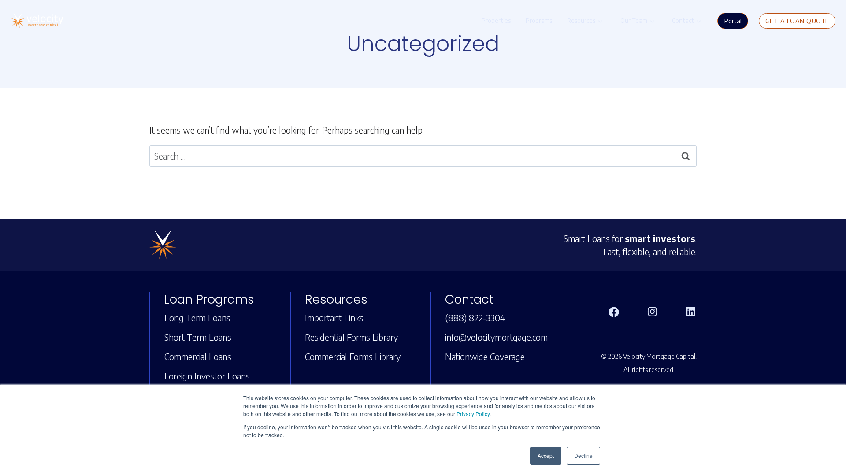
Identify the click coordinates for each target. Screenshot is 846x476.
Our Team (633, 20)
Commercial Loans (197, 356)
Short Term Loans (197, 336)
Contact (683, 20)
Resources (581, 20)
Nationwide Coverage (485, 356)
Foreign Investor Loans (207, 375)
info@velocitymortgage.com (496, 336)
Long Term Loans (197, 317)
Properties (496, 20)
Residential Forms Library (351, 336)
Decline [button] (583, 455)
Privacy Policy (473, 413)
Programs (539, 20)
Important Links (334, 317)
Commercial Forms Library (353, 356)
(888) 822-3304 (475, 317)
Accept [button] (546, 455)
